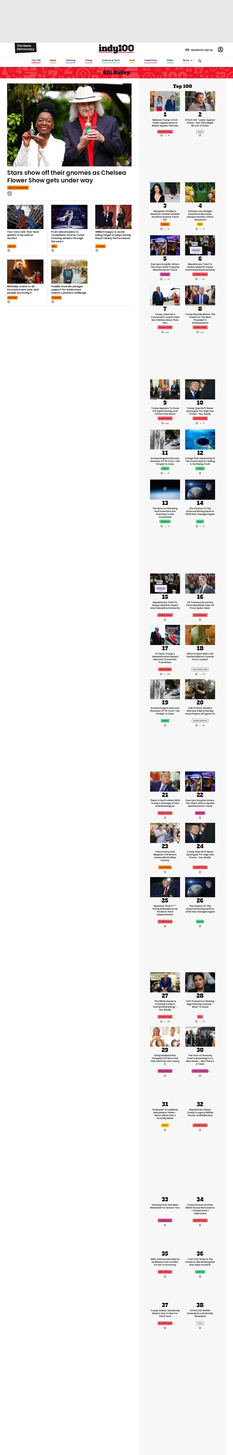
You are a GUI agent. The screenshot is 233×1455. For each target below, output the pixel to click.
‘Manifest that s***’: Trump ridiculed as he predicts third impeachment (165, 910)
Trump (88, 60)
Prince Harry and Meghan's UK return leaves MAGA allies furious (165, 856)
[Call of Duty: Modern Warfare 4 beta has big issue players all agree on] (200, 689)
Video (170, 60)
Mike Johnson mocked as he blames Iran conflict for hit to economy (165, 1262)
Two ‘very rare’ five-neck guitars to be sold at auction (23, 235)
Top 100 (36, 60)
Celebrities (150, 60)
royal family (165, 867)
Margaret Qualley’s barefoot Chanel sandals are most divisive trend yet (165, 215)
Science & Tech (111, 60)
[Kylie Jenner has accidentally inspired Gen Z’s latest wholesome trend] (200, 1384)
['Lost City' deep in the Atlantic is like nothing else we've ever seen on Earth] (200, 1240)
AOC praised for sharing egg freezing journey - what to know (200, 1004)
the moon (165, 521)
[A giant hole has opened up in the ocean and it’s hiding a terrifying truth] (200, 439)
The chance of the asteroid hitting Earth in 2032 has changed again (200, 511)
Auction (11, 246)
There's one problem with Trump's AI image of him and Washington (165, 803)
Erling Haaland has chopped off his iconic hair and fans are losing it (165, 1059)
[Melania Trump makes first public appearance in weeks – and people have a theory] (165, 101)
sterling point (165, 1220)
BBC (54, 246)
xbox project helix (200, 669)
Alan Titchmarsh (18, 187)
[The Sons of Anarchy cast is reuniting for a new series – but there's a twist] (200, 1036)
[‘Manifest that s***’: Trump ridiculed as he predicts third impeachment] (165, 887)
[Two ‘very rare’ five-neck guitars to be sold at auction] (25, 217)
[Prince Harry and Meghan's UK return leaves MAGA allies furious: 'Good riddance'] (165, 833)
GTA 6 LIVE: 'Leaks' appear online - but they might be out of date (200, 123)
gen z (165, 1125)
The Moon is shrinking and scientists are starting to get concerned (165, 512)
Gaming (70, 60)
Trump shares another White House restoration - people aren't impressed (200, 1209)
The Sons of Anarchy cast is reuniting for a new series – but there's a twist (200, 1059)
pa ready (100, 246)
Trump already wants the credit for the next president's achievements (200, 318)
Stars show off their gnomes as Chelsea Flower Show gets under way (66, 176)
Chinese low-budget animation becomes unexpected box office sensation (200, 215)
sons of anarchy (200, 1071)
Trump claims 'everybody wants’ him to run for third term (165, 1313)
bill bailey (12, 297)
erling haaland (165, 1071)
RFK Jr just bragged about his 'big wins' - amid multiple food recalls (165, 1407)
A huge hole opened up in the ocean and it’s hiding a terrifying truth (200, 461)
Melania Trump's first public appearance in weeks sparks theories (165, 123)
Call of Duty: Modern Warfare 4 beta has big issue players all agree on (200, 711)
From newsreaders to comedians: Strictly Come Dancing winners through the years (67, 236)
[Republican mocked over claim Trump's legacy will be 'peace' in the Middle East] (200, 1090)
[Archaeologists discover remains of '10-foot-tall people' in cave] (165, 439)
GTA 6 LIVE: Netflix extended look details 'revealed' (200, 1313)
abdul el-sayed (200, 274)
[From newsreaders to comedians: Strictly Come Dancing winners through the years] (69, 217)
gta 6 (200, 132)
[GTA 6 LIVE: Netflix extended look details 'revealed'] (200, 1291)
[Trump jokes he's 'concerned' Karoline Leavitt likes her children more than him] (165, 295)
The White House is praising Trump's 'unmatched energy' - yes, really (165, 1005)
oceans (200, 468)
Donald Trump (200, 418)
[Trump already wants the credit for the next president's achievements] (200, 295)
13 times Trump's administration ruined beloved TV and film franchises (165, 658)
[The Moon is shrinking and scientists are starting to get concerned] (165, 489)
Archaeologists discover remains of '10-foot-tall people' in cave (165, 461)
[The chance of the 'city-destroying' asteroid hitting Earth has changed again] (200, 489)
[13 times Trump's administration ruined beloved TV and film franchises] (165, 635)
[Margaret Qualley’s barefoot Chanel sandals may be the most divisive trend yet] (165, 192)
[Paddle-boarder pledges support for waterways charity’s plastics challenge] (69, 272)
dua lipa (165, 274)
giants (165, 468)
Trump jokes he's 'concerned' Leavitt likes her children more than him (165, 318)
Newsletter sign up (202, 49)
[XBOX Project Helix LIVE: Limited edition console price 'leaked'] (200, 635)
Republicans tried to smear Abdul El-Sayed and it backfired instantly (200, 267)
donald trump (165, 327)
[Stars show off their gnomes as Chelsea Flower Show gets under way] (69, 124)
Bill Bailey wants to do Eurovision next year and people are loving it (23, 290)
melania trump (165, 132)
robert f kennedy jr (165, 1418)
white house (165, 669)
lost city (200, 1272)
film (200, 224)
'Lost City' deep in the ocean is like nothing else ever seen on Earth (200, 1262)
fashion (165, 224)
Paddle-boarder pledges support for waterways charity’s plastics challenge (68, 290)
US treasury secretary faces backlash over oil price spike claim (200, 605)
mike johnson (165, 1272)
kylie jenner (200, 1418)
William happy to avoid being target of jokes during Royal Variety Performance (113, 235)
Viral (132, 60)
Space (200, 521)
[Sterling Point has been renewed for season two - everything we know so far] (165, 1186)
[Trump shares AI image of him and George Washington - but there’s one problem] (165, 781)
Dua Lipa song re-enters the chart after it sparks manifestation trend (165, 267)
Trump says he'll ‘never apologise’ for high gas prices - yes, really (200, 411)
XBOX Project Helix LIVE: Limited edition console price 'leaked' (200, 656)
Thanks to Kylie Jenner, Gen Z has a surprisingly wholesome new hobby (200, 1405)
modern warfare (200, 721)
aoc (200, 1017)
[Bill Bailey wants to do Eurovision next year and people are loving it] (25, 272)
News (53, 60)
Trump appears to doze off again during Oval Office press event (165, 411)
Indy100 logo (116, 48)
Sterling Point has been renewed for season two (165, 1206)
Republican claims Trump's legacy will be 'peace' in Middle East (200, 1112)
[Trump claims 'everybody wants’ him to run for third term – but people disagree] (165, 1291)
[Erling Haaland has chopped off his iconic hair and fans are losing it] (165, 1036)
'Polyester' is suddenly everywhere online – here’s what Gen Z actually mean (165, 1114)
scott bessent (200, 615)
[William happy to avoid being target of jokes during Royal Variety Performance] (113, 217)
